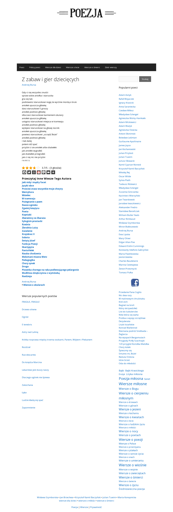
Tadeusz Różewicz (128, 184)
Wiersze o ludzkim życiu (132, 424)
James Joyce (125, 145)
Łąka (24, 392)
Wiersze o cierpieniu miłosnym (133, 395)
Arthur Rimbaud (127, 218)
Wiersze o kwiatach (131, 417)
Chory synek (28, 263)
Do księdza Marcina (32, 362)
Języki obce (28, 185)
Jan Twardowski (127, 199)
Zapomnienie (28, 407)
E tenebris (27, 324)
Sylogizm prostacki (32, 221)
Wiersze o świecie (127, 481)
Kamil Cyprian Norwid (130, 164)
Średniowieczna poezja (132, 488)
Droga (25, 266)
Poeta (25, 211)
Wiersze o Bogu (129, 388)
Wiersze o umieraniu (131, 460)
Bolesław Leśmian (128, 137)
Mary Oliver (125, 238)
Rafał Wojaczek (126, 98)
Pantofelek (28, 250)
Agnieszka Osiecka (128, 129)
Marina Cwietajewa (128, 264)
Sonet (147, 378)
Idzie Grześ (124, 360)
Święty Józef (28, 240)
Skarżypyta (28, 247)
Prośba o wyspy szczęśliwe (132, 318)
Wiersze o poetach (130, 435)
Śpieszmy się (125, 350)
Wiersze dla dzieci (53, 67)
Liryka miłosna (134, 374)
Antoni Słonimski (127, 133)
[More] (53, 172)
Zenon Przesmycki (128, 268)
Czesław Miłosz (126, 110)
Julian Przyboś (126, 153)
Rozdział (26, 347)
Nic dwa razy (125, 295)
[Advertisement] (86, 44)
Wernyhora (28, 192)
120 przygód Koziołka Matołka (134, 343)
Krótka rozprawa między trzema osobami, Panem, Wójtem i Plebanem (57, 339)
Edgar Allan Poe (127, 242)
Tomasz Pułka (126, 272)
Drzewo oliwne (29, 309)
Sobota (26, 237)
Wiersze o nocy (128, 431)
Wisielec (26, 195)
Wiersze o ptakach (128, 450)
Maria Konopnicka (127, 497)
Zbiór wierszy (111, 67)
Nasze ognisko (30, 205)
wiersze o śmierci (105, 500)
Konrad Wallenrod (128, 327)
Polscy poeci (34, 67)
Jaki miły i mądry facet (34, 182)
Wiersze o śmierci (92, 67)
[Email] (48, 172)
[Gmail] (39, 172)
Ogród (25, 316)
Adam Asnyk (125, 94)
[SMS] (43, 172)
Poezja (74, 507)
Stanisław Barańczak (129, 211)
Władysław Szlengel (128, 114)
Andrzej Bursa (29, 84)
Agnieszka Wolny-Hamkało (132, 118)
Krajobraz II (28, 234)
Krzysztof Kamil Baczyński (132, 168)
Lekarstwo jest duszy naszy (35, 369)
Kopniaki (26, 214)
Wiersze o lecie (72, 67)
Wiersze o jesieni (130, 409)
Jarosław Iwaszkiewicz (130, 203)
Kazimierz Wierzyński (129, 195)
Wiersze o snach (126, 457)
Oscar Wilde (125, 176)
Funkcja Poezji (30, 243)
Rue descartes (29, 354)
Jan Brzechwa (66, 497)
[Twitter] (29, 172)
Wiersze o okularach (34, 284)
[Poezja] (86, 12)
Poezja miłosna (131, 378)
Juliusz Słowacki (127, 160)
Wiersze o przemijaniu (130, 446)
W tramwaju (28, 198)
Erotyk (122, 374)
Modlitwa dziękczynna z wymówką (41, 272)
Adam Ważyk (125, 125)
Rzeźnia (26, 224)
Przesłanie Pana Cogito (130, 292)
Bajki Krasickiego (134, 370)
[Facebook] (24, 172)
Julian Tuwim (125, 156)
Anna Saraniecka (127, 106)
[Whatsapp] (34, 172)
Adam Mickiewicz (127, 122)
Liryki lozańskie (126, 324)
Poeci (21, 67)
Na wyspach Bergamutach (132, 337)
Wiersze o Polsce (127, 443)
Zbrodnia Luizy (30, 227)
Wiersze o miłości (127, 427)
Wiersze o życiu (129, 485)
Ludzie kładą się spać (32, 400)
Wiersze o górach (128, 405)
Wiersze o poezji (131, 439)
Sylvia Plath (124, 180)
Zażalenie (27, 230)
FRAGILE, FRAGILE (31, 301)
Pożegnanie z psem (32, 201)
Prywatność (96, 507)
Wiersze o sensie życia (131, 453)
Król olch (123, 301)
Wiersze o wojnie (128, 469)
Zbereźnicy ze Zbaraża (34, 218)
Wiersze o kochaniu (129, 413)
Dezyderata (124, 321)
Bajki (121, 370)
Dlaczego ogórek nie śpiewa (36, 377)
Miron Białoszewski (128, 226)
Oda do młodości (127, 363)
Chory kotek (125, 347)
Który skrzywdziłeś (128, 308)
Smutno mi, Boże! (127, 353)
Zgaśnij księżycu (30, 208)
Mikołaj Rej (124, 172)
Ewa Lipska (124, 234)
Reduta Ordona (126, 356)
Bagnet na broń (126, 305)
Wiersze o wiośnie (133, 465)
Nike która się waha (129, 314)
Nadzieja (27, 276)
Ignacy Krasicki (126, 102)
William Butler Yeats (129, 215)
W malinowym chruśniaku (132, 298)
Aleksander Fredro (128, 207)
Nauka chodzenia (31, 253)
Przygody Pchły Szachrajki (132, 340)
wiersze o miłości (86, 500)
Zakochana (27, 384)
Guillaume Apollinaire (130, 141)
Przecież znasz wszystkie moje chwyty (42, 188)
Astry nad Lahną (30, 332)
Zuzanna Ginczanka (128, 191)
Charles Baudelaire (128, 260)
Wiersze (84, 507)
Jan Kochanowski (127, 149)
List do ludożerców (128, 311)
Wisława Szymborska (129, 222)
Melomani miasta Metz (34, 256)
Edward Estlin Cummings (131, 246)
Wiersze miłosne (133, 383)
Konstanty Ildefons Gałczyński (133, 249)
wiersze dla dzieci (68, 500)
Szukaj (145, 79)
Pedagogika (28, 260)
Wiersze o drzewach (128, 402)
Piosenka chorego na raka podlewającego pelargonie (50, 269)
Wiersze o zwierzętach (132, 473)
